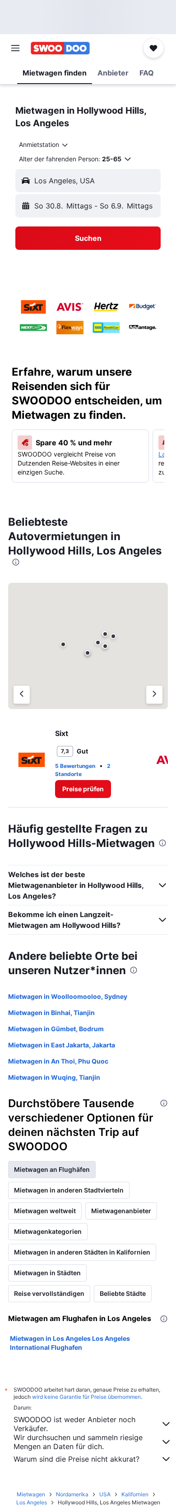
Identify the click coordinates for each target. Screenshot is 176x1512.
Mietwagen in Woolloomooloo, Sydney (67, 996)
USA (105, 1494)
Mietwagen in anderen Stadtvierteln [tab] (69, 1190)
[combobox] (44, 144)
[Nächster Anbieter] (154, 695)
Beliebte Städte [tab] (123, 1293)
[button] (15, 48)
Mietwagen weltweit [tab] (45, 1211)
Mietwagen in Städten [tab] (47, 1273)
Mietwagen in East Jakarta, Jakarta (61, 1045)
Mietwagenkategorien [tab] (48, 1231)
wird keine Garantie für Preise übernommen (86, 1396)
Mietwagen (31, 1494)
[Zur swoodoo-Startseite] (60, 48)
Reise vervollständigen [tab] (49, 1293)
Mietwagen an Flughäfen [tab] (52, 1169)
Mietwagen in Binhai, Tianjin (51, 1012)
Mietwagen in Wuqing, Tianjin (54, 1077)
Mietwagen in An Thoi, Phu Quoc (58, 1061)
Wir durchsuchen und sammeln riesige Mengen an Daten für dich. (78, 1442)
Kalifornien (134, 1494)
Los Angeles (31, 1502)
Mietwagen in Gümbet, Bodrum (56, 1029)
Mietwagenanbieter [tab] (121, 1211)
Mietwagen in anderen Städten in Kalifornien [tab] (82, 1252)
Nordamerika (72, 1494)
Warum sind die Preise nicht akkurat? (76, 1458)
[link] (83, 789)
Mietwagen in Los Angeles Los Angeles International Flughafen (70, 1343)
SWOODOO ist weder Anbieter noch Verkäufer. (74, 1424)
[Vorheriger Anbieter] (22, 695)
